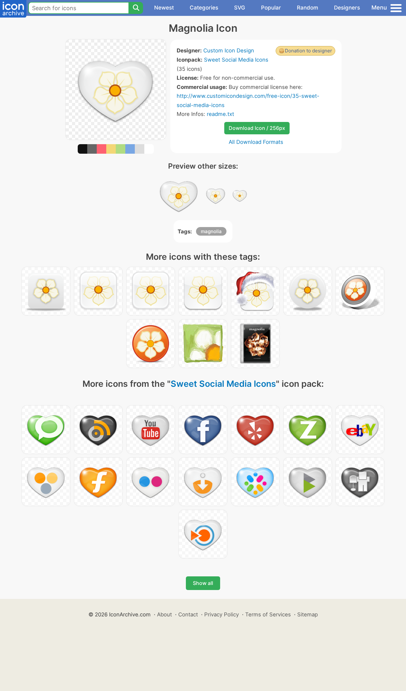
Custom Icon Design (228, 50)
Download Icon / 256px (257, 128)
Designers (347, 7)
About (164, 614)
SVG (239, 7)
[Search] (135, 8)
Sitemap (307, 614)
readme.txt (220, 114)
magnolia (211, 231)
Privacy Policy (221, 614)
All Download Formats (256, 142)
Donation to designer (308, 51)
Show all (203, 583)
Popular (271, 7)
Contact (188, 614)
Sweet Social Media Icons (236, 60)
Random (307, 7)
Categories (204, 7)
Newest (164, 7)
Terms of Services (268, 614)
